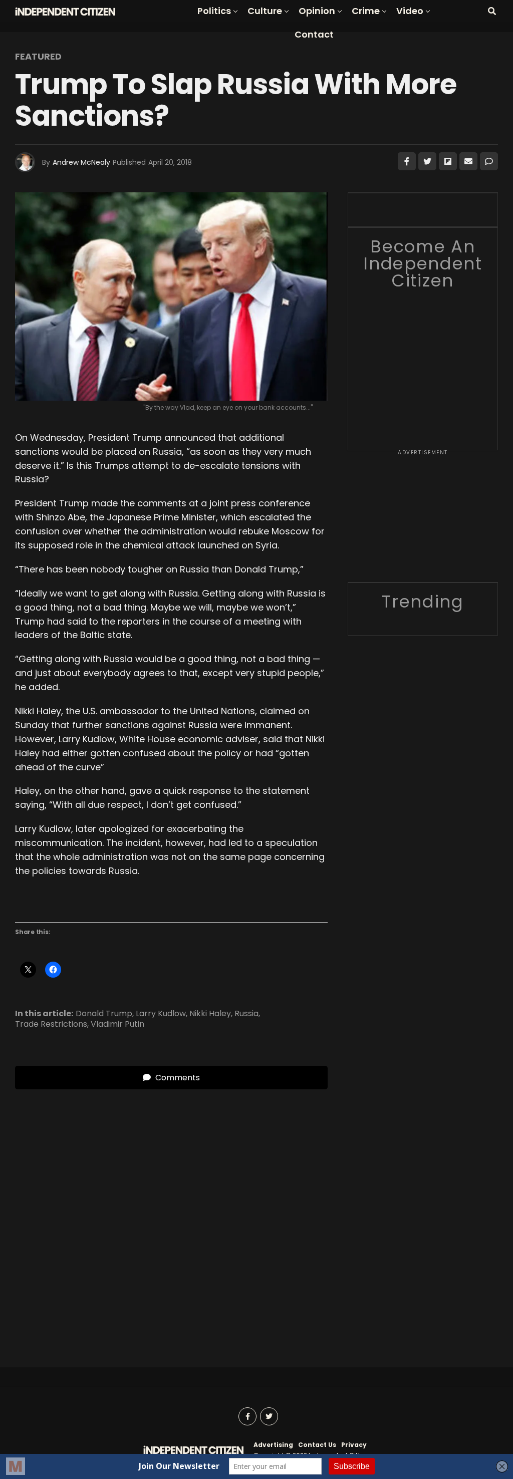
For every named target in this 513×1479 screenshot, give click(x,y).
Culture (264, 11)
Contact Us (317, 1444)
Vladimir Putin (117, 1024)
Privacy (354, 1444)
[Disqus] (171, 1214)
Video (409, 11)
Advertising (273, 1444)
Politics (214, 11)
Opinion (317, 11)
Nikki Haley (210, 1014)
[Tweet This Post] (427, 161)
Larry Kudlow (161, 1014)
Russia (246, 1014)
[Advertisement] (423, 519)
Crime (366, 11)
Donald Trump (104, 1014)
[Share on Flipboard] (448, 161)
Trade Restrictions (51, 1024)
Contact (314, 34)
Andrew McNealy (81, 162)
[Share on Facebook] (407, 161)
